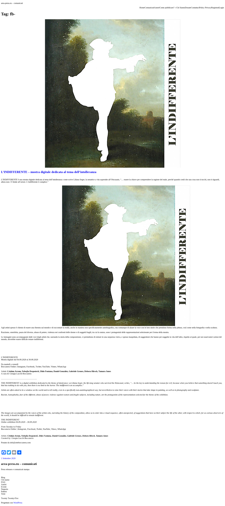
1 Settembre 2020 (8, 458)
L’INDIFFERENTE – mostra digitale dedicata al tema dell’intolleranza (48, 172)
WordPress (17, 503)
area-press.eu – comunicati (12, 3)
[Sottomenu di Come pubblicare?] (175, 7)
